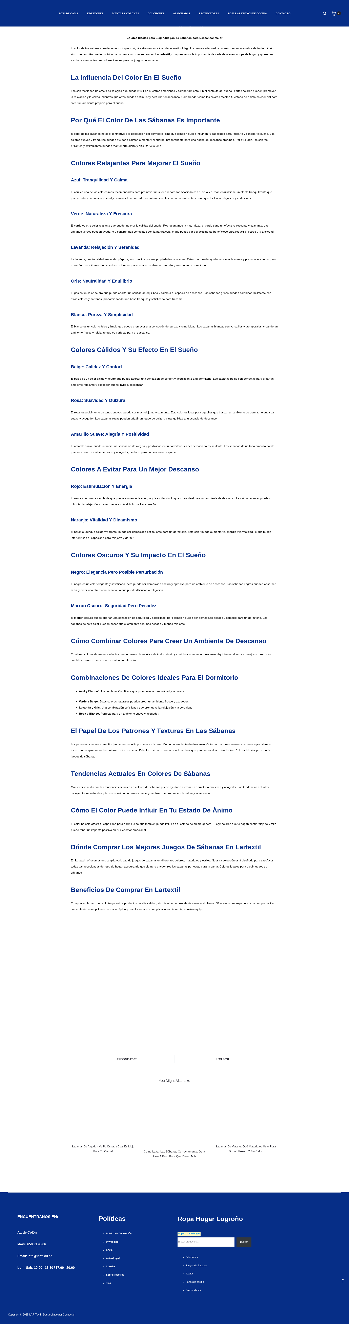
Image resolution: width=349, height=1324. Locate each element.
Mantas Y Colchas (125, 13)
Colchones (156, 13)
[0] (334, 13)
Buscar (244, 1241)
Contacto (283, 13)
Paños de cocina (195, 1282)
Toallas (189, 1273)
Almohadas (181, 13)
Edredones (95, 13)
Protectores (209, 13)
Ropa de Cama (68, 13)
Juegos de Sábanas (197, 1265)
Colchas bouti (193, 1290)
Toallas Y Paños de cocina (247, 13)
